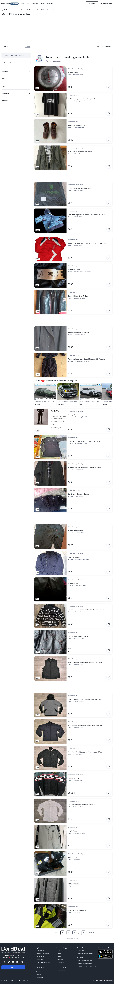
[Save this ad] (109, 87)
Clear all (27, 46)
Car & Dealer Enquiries (85, 960)
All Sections (20, 10)
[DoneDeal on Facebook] (5, 962)
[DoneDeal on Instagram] (22, 962)
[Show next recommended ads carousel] (110, 380)
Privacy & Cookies (11, 980)
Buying (59, 953)
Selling (59, 956)
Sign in (13, 967)
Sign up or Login (106, 3)
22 (83, 932)
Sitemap (39, 965)
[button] (47, 3)
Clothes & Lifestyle (32, 10)
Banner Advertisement (85, 963)
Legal (3, 980)
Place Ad (92, 3)
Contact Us (60, 962)
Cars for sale (40, 950)
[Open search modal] (82, 4)
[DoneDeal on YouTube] (13, 962)
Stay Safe (60, 959)
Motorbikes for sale (43, 953)
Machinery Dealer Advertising (87, 966)
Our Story (81, 950)
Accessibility (61, 970)
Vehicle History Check (43, 962)
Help (58, 950)
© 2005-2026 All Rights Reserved (103, 980)
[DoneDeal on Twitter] (9, 962)
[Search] (4, 63)
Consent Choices (62, 968)
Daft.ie (39, 974)
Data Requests (62, 965)
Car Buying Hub (41, 968)
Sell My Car (40, 959)
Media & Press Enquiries (85, 953)
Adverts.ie (40, 977)
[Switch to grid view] (98, 46)
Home (12, 10)
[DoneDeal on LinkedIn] (17, 962)
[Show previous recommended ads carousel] (107, 380)
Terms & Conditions (25, 980)
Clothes (43, 10)
